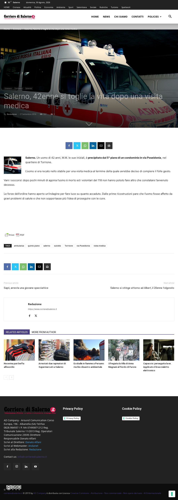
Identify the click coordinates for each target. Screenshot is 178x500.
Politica (37, 7)
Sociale (93, 7)
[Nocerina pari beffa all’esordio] (19, 350)
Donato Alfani (33, 442)
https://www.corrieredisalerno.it (42, 309)
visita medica (100, 245)
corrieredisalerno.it (13, 493)
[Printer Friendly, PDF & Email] (14, 236)
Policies (153, 16)
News (106, 16)
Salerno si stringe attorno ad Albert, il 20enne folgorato (142, 287)
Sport (70, 7)
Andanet (33, 445)
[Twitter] (77, 145)
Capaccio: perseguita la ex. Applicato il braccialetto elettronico (157, 367)
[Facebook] (69, 145)
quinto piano (34, 245)
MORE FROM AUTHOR (44, 332)
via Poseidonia (83, 245)
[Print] (109, 145)
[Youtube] (35, 466)
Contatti (138, 16)
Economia (48, 7)
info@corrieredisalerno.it (32, 456)
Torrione (69, 245)
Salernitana (82, 7)
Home (95, 16)
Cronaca (16, 7)
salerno (46, 245)
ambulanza (19, 245)
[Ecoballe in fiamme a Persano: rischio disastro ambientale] (89, 350)
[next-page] (11, 377)
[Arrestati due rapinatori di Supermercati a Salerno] (54, 350)
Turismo (114, 7)
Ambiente (60, 7)
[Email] (101, 145)
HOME (7, 7)
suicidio (57, 245)
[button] (170, 17)
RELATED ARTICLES (17, 332)
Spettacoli (126, 7)
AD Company (39, 493)
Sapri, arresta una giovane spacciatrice (26, 287)
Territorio (19, 88)
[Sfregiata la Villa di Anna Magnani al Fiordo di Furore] (123, 350)
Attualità (27, 7)
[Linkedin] (93, 145)
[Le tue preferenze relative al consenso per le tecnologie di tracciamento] (172, 494)
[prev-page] (6, 377)
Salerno (29, 88)
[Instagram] (16, 466)
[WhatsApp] (85, 145)
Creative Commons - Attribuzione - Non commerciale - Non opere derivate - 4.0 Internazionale (115, 493)
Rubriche (104, 7)
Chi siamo (120, 16)
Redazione (12, 114)
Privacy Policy (72, 418)
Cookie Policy (132, 418)
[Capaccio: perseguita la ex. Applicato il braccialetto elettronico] (158, 350)
